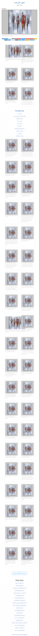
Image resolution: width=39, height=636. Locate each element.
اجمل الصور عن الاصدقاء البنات (19, 600)
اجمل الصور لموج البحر (19, 585)
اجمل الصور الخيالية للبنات (19, 595)
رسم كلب (3, 38)
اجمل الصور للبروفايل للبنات (19, 610)
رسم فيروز (35, 38)
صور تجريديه (19, 2)
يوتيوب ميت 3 (19, 121)
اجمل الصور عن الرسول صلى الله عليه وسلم (19, 622)
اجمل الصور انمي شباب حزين (20, 630)
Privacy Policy (20, 634)
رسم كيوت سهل (19, 38)
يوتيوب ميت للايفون (19, 130)
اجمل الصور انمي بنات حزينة (19, 617)
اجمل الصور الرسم (19, 612)
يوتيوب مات (19, 133)
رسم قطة (7, 38)
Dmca (13, 634)
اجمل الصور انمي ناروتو (19, 583)
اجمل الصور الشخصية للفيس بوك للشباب (19, 602)
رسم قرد (10, 38)
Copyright (25, 634)
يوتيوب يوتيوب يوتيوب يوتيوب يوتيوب (19, 116)
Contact (15, 634)
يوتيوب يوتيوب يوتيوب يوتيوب (19, 128)
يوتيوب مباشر (19, 123)
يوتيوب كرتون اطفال (19, 135)
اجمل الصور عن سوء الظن (19, 627)
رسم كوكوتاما (23, 38)
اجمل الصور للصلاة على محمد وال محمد (19, 588)
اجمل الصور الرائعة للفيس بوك (19, 615)
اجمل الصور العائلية (19, 620)
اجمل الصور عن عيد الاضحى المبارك (19, 592)
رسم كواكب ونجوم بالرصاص (29, 38)
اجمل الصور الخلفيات (19, 607)
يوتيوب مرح (19, 113)
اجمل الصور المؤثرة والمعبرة (19, 597)
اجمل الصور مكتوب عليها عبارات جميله (19, 605)
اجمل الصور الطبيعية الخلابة (19, 590)
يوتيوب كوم (19, 125)
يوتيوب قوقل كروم (19, 118)
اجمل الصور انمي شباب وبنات (19, 625)
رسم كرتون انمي (14, 38)
